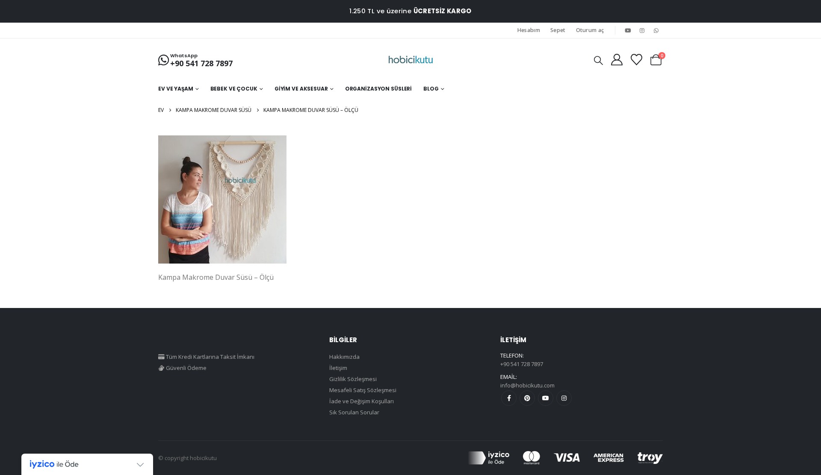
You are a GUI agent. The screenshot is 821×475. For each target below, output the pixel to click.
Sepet (558, 30)
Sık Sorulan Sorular (354, 412)
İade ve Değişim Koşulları (361, 401)
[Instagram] (642, 30)
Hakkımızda (344, 357)
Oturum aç (590, 30)
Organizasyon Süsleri (378, 88)
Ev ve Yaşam (175, 88)
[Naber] (656, 30)
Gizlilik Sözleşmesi (353, 379)
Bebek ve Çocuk (233, 88)
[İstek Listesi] (636, 59)
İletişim (338, 368)
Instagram (564, 398)
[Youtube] (628, 30)
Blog (431, 88)
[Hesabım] (616, 59)
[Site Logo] (410, 59)
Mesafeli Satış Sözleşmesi (362, 390)
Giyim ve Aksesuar (301, 88)
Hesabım (528, 30)
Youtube (545, 398)
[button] (598, 60)
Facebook (509, 398)
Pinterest (527, 398)
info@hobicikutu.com (527, 385)
